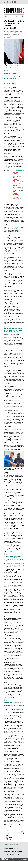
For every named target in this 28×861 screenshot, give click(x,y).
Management (7, 70)
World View (20, 851)
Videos (12, 854)
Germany (14, 78)
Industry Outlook (13, 848)
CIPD (21, 273)
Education (20, 77)
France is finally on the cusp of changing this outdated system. (13, 227)
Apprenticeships (14, 77)
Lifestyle (6, 854)
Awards (17, 854)
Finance (14, 851)
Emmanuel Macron (8, 78)
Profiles (6, 848)
